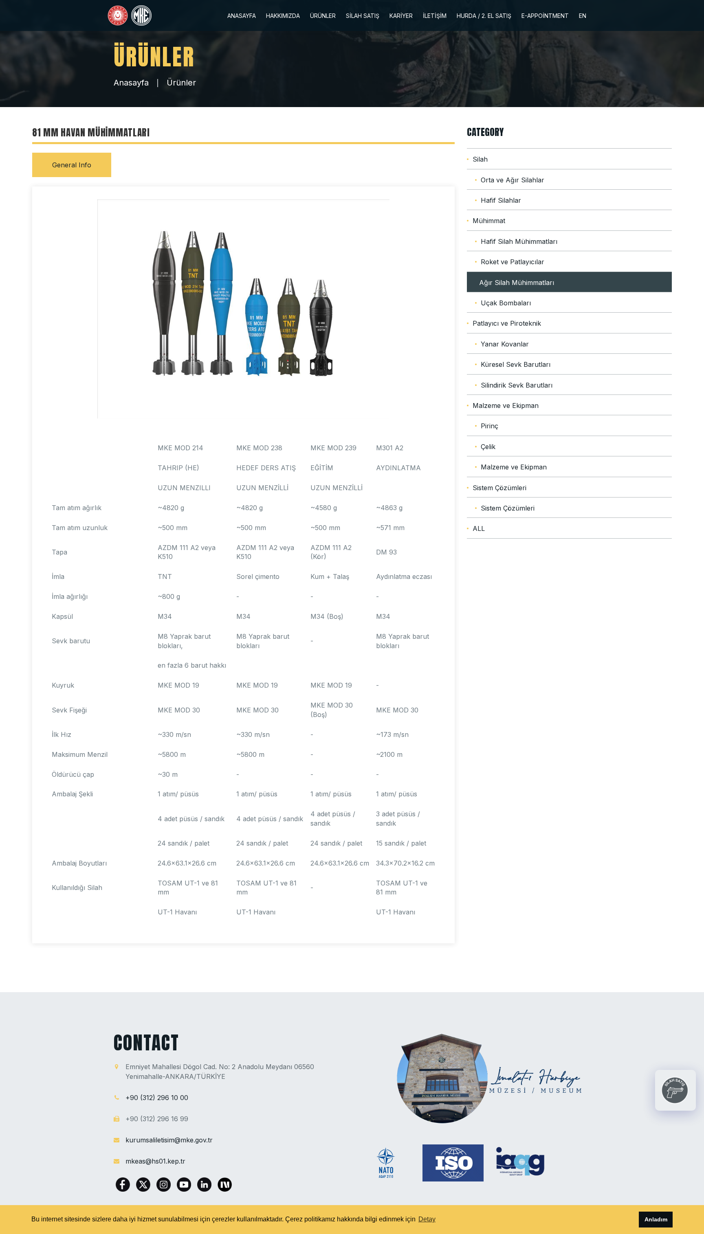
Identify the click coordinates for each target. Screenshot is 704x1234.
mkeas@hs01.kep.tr (155, 1161)
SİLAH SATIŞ (362, 16)
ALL (479, 528)
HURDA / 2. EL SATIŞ (484, 16)
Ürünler (181, 83)
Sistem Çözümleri (499, 488)
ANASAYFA (241, 16)
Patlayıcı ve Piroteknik (507, 323)
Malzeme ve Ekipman (506, 405)
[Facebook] (124, 1184)
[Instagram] (164, 1184)
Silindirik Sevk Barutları (516, 385)
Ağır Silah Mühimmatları (516, 282)
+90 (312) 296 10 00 (156, 1098)
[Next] (225, 1184)
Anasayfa (131, 83)
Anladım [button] (656, 1219)
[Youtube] (185, 1184)
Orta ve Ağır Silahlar (512, 180)
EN (582, 16)
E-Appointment (545, 16)
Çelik (488, 447)
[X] (144, 1184)
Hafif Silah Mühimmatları (519, 241)
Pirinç (489, 426)
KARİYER (401, 16)
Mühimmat (489, 221)
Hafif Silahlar (501, 200)
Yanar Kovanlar (505, 344)
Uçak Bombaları (506, 303)
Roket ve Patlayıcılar (512, 262)
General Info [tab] (71, 165)
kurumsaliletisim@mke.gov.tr (169, 1140)
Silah (480, 159)
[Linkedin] (205, 1184)
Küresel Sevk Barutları (515, 364)
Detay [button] (427, 1219)
